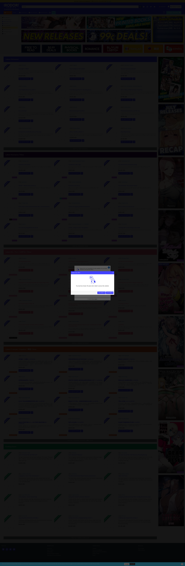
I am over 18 (110, 292)
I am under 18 (101, 292)
